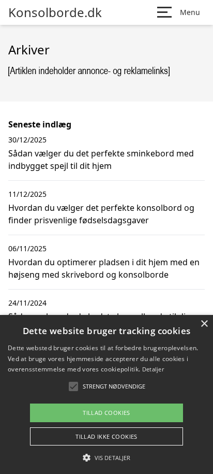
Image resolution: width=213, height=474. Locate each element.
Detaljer (153, 369)
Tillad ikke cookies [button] (106, 436)
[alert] (106, 394)
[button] (106, 457)
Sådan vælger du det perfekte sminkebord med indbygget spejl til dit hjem (101, 159)
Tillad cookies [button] (106, 412)
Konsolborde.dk (55, 12)
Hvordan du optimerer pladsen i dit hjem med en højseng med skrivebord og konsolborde (104, 268)
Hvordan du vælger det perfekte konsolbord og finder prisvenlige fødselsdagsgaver (101, 214)
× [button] (204, 324)
